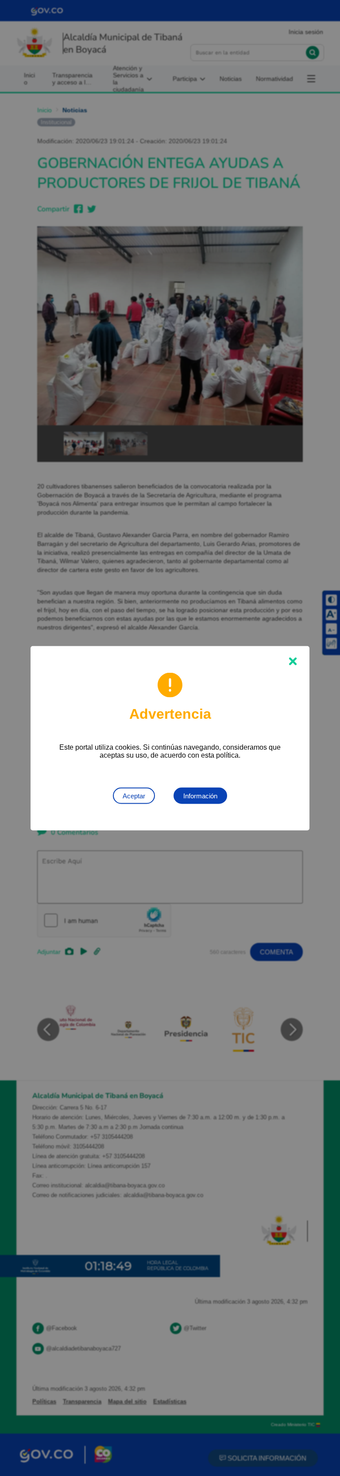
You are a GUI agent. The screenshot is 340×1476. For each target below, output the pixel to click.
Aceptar (134, 795)
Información (200, 795)
